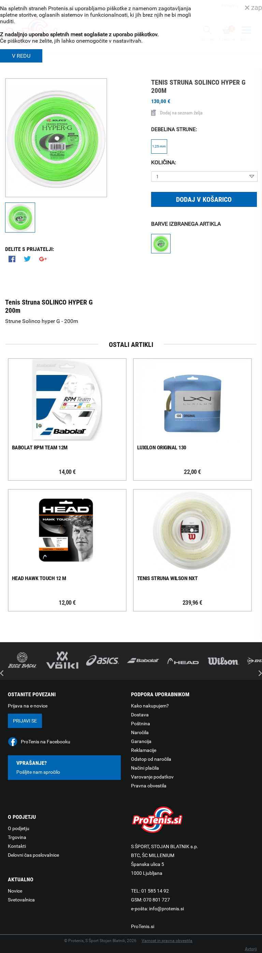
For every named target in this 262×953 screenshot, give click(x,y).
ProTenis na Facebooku (45, 741)
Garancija (141, 741)
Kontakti (17, 846)
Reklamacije (143, 750)
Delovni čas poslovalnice (33, 855)
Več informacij (73, 400)
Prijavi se (25, 721)
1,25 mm (159, 146)
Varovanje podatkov (152, 777)
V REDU (21, 56)
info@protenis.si (166, 908)
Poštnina (140, 723)
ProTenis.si (142, 926)
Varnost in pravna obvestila (167, 940)
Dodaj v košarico (204, 199)
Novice (15, 891)
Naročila (140, 732)
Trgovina (17, 837)
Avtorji (251, 949)
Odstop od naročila (151, 759)
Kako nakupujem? (150, 706)
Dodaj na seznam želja (181, 112)
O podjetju (18, 828)
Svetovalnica (21, 899)
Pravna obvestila (148, 785)
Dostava (140, 714)
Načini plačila (145, 768)
